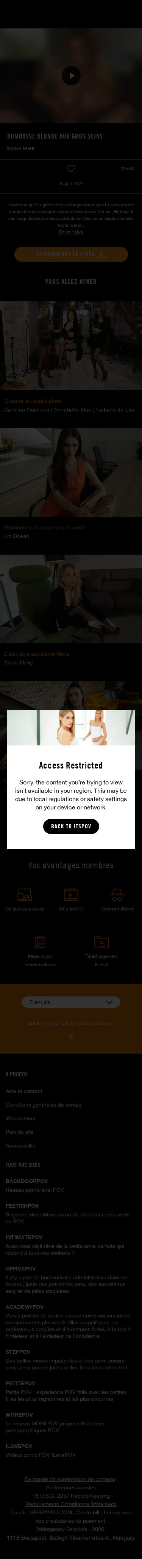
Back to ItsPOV (71, 826)
